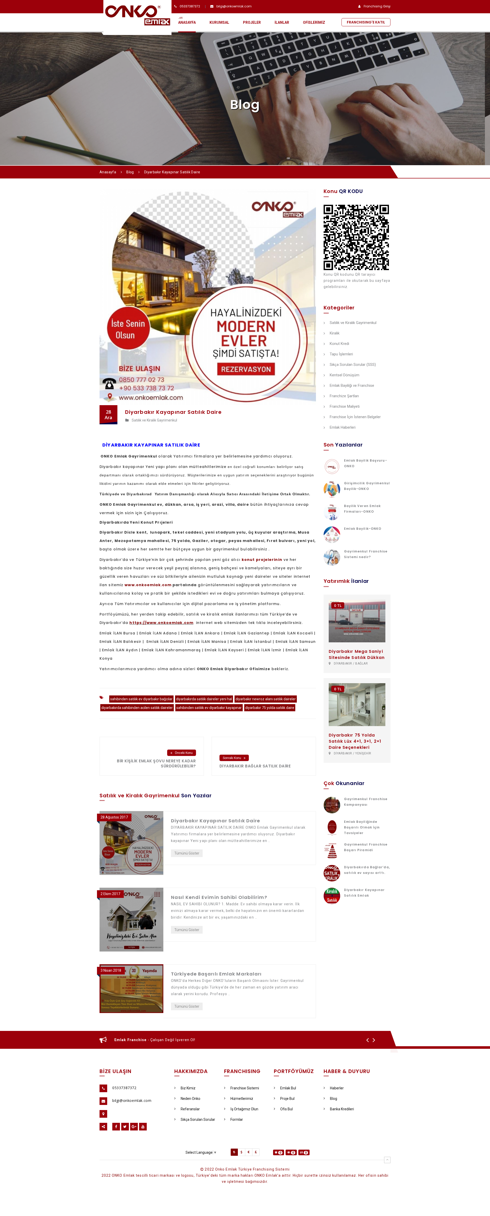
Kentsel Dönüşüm (344, 375)
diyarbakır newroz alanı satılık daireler (266, 699)
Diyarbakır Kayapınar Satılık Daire (215, 820)
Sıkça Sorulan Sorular (198, 1119)
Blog (130, 172)
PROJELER (252, 22)
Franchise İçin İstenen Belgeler (355, 417)
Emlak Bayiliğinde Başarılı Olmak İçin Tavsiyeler (362, 827)
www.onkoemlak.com (148, 584)
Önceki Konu (184, 753)
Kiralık (334, 333)
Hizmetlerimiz (241, 1099)
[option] (238, 1040)
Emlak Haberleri (343, 427)
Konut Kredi (339, 344)
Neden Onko (190, 1099)
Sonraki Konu (232, 758)
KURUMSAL (219, 22)
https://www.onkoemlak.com (161, 622)
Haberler (337, 1088)
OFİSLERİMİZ (314, 22)
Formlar (236, 1119)
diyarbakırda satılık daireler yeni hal (204, 699)
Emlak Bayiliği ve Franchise (352, 386)
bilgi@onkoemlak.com (234, 6)
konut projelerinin (262, 559)
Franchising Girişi (377, 6)
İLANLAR (282, 22)
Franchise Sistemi (244, 1088)
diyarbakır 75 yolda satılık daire (269, 708)
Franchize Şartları (344, 396)
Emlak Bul (288, 1088)
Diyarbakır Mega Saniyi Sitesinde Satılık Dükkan (357, 654)
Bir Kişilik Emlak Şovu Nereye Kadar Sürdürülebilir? (156, 763)
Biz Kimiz (188, 1088)
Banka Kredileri (342, 1109)
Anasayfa (108, 172)
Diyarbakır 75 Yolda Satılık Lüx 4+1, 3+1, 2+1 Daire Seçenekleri (355, 741)
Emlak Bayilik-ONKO (363, 528)
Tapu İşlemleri (341, 354)
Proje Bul (287, 1099)
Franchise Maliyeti (345, 406)
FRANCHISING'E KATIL (366, 22)
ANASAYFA (187, 22)
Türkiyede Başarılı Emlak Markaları (216, 974)
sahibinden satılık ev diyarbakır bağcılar (141, 699)
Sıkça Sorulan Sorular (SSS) (353, 365)
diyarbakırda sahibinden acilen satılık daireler (137, 708)
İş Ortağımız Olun (244, 1109)
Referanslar (190, 1109)
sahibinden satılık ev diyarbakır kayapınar (209, 708)
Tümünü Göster (186, 853)
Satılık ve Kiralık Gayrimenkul (353, 323)
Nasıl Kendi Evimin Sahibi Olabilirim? (219, 897)
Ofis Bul (286, 1109)
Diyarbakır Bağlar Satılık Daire (255, 766)
